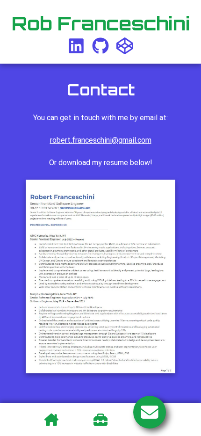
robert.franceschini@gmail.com (100, 140)
